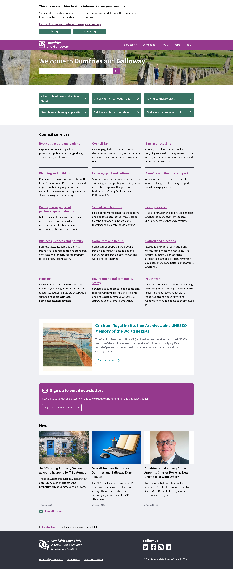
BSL (188, 45)
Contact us (149, 45)
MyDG (164, 45)
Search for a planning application (61, 112)
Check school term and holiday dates (60, 98)
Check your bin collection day (112, 99)
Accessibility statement (51, 559)
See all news (53, 511)
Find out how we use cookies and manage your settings (70, 24)
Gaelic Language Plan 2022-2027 (66, 549)
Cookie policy (73, 559)
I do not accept (89, 31)
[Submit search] (116, 71)
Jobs (177, 45)
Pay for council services (161, 99)
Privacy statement (93, 559)
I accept (55, 31)
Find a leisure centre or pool (164, 112)
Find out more (105, 360)
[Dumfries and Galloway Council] (54, 44)
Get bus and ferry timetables (111, 112)
